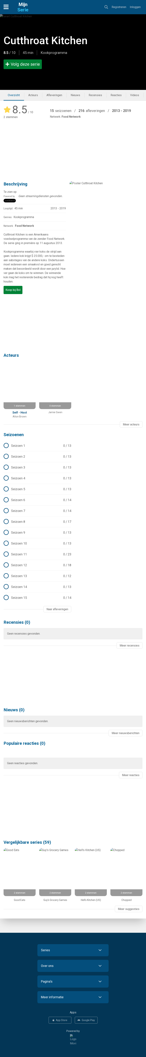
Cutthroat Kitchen (46, 40)
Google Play (88, 1020)
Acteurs (33, 95)
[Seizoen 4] (37, 478)
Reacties (116, 95)
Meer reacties (130, 775)
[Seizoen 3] (37, 467)
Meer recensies (129, 645)
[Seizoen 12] (37, 565)
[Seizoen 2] (37, 456)
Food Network (71, 116)
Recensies (95, 95)
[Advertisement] (73, 148)
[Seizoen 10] (37, 543)
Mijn (22, 7)
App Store (61, 1020)
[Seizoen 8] (37, 521)
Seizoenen (14, 434)
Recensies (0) (17, 622)
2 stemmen (11, 117)
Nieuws (75, 95)
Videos (134, 95)
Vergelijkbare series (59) (27, 842)
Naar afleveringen (57, 609)
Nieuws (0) (14, 709)
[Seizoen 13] (37, 576)
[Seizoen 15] (37, 597)
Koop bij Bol (13, 290)
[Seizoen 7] (37, 511)
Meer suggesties (128, 909)
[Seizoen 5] (37, 489)
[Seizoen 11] (37, 554)
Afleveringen (54, 95)
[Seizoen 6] (37, 500)
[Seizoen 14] (37, 587)
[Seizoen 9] (37, 532)
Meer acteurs (131, 424)
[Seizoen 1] (37, 445)
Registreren (119, 7)
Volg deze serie (25, 64)
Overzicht (14, 95)
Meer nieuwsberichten (125, 733)
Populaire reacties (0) (24, 743)
